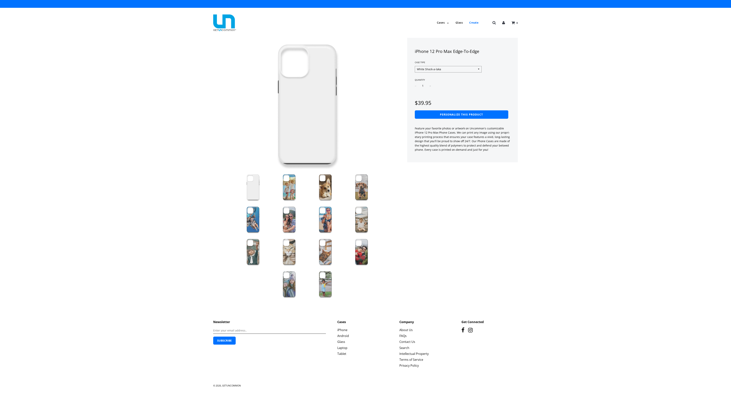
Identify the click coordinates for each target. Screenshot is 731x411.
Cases (441, 22)
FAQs (403, 336)
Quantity (420, 79)
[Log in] (503, 22)
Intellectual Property (414, 354)
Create (473, 22)
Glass (459, 22)
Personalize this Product (461, 114)
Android (343, 336)
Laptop (342, 348)
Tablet (341, 354)
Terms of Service (411, 360)
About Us (406, 330)
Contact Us (407, 342)
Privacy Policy (409, 365)
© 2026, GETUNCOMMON (227, 385)
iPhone (342, 330)
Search (404, 348)
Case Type (420, 62)
